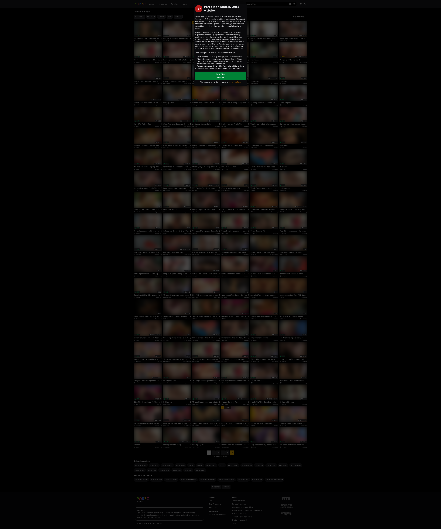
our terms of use (235, 82)
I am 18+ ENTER (220, 76)
